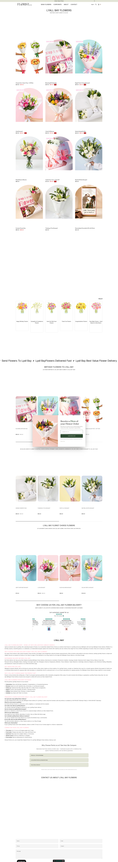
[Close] (83, 417)
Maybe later (62, 441)
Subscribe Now (71, 435)
